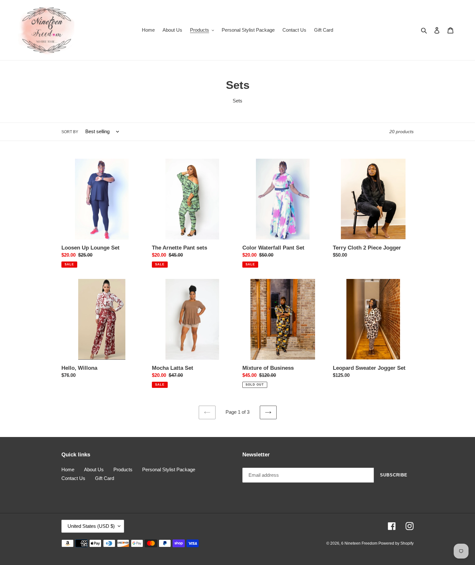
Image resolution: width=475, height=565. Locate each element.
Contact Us (73, 478)
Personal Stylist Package (168, 469)
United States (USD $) (91, 526)
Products (122, 469)
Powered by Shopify (396, 543)
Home (67, 469)
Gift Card (104, 478)
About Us (94, 469)
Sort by (69, 132)
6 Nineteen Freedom (359, 543)
